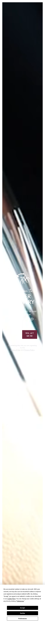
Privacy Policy (29, 350)
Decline (22, 613)
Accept (22, 608)
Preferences (22, 618)
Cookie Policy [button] (11, 599)
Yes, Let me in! (29, 334)
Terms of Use (15, 350)
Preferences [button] (20, 601)
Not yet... (14, 334)
